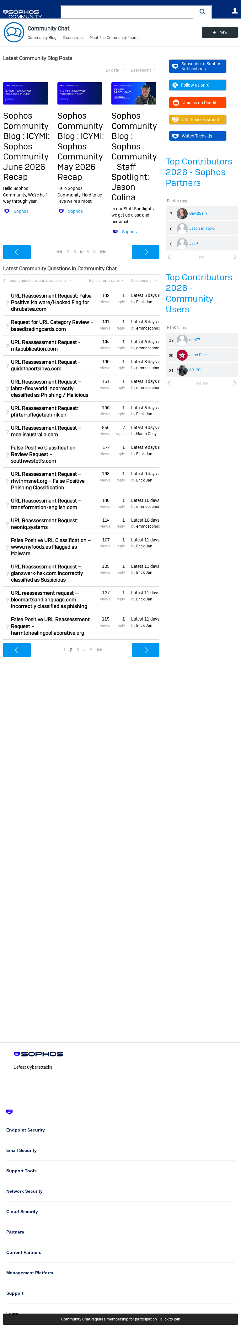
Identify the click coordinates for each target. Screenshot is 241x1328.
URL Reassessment (200, 119)
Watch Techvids (197, 136)
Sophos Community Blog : (26, 126)
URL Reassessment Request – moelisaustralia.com (46, 431)
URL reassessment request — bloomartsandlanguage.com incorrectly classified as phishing (49, 600)
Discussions (73, 37)
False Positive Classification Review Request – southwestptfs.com (43, 454)
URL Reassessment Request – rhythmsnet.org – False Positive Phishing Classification (48, 481)
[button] (202, 11)
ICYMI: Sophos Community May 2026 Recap (80, 156)
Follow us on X (195, 85)
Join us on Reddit (200, 102)
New (224, 32)
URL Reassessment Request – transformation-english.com (46, 504)
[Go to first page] (198, 383)
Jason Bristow (201, 228)
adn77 (194, 339)
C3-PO (195, 370)
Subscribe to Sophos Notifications (201, 66)
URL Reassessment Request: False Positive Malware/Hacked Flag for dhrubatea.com (51, 302)
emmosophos (148, 328)
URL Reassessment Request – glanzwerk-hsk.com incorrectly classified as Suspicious (47, 573)
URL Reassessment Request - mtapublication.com (45, 345)
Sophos (21, 211)
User (235, 11)
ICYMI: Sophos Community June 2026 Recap (26, 156)
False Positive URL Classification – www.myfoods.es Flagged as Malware (51, 547)
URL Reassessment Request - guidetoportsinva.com (45, 365)
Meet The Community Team (113, 37)
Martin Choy (146, 433)
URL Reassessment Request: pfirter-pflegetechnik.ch (44, 411)
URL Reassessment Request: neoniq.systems (44, 523)
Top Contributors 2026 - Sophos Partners (199, 172)
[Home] (30, 14)
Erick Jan (144, 301)
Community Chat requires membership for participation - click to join (120, 1319)
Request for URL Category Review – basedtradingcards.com (52, 325)
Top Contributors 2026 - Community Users (199, 293)
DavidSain (198, 213)
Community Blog (42, 37)
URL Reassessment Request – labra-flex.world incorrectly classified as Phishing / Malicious (49, 388)
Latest (145, 295)
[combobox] (127, 12)
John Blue (198, 355)
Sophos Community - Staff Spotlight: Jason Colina (134, 172)
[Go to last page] (202, 257)
